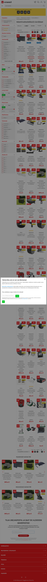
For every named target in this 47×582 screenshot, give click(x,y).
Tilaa (17, 296)
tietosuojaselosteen (25, 298)
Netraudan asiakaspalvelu (7, 286)
